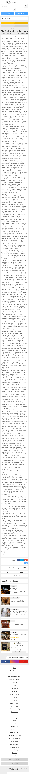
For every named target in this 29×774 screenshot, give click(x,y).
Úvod (2, 29)
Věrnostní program (14, 750)
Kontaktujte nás (14, 671)
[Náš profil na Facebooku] (5, 661)
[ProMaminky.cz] (14, 2)
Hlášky (14, 723)
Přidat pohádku (14, 23)
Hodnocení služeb (14, 738)
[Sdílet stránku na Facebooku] (18, 560)
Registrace (8, 13)
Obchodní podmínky (14, 680)
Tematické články (14, 703)
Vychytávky (14, 726)
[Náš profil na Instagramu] (14, 661)
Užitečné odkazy (14, 744)
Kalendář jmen (14, 732)
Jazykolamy (14, 712)
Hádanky (14, 715)
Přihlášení (21, 13)
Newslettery (14, 763)
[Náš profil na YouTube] (23, 661)
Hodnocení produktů (14, 735)
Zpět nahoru (14, 688)
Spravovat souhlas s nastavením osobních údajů (18, 772)
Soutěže (14, 753)
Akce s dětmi (14, 729)
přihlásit (21, 572)
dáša (7, 33)
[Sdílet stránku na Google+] (26, 560)
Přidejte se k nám (15, 674)
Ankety (14, 756)
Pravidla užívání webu (14, 677)
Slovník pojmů (14, 747)
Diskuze (14, 691)
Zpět (14, 26)
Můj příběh (14, 706)
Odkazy (14, 682)
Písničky (14, 721)
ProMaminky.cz (11, 768)
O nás (14, 668)
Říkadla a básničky (14, 709)
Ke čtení (13, 29)
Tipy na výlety (14, 741)
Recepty (14, 697)
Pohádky (7, 29)
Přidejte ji (14, 556)
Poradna (14, 700)
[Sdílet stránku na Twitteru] (22, 560)
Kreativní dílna (14, 694)
